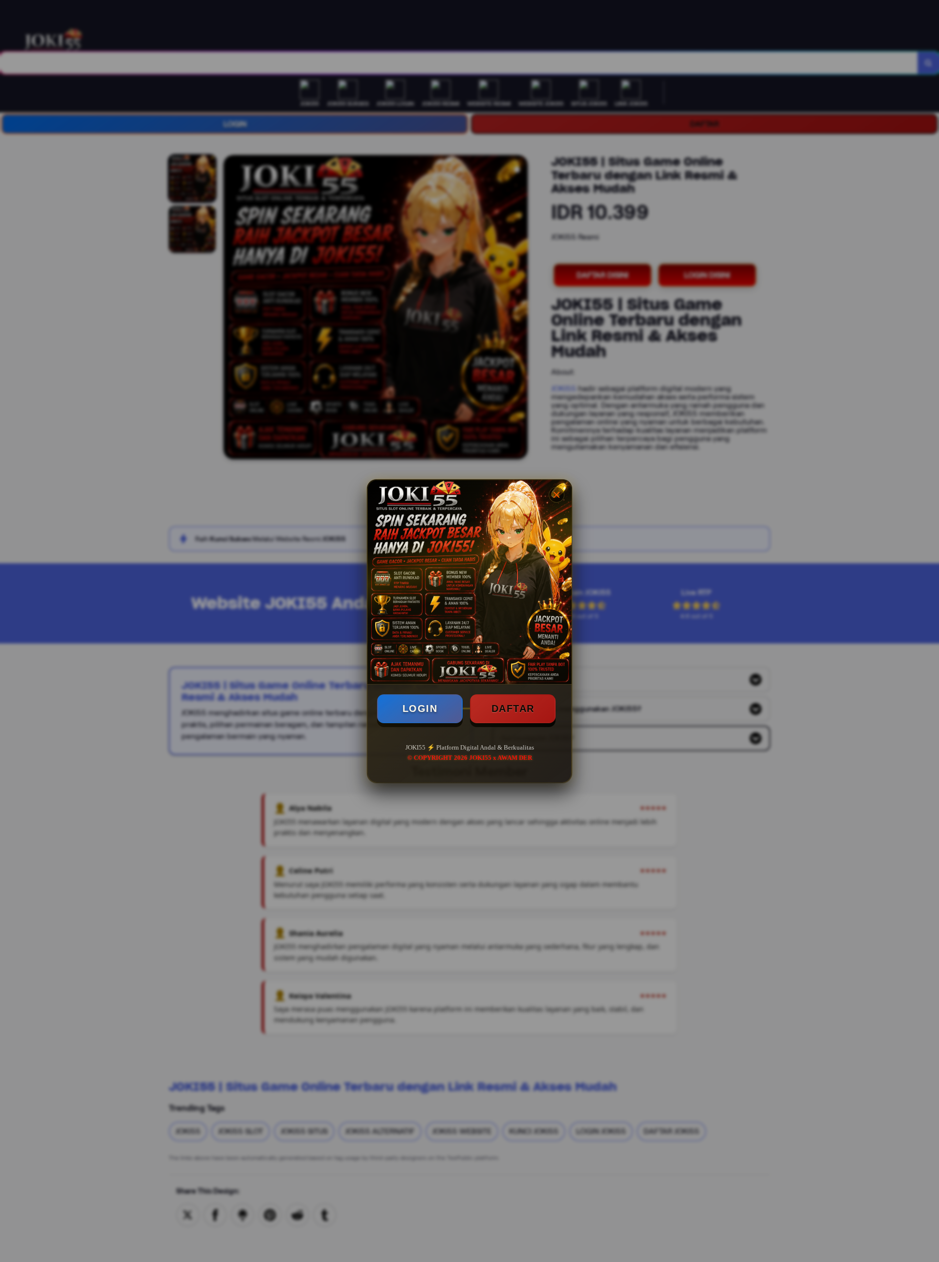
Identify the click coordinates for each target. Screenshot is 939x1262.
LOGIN (420, 708)
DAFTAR (513, 708)
